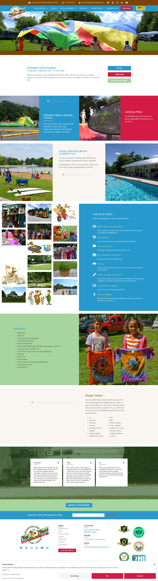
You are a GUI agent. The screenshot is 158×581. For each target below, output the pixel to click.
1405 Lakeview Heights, (92, 530)
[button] (30, 472)
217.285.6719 (89, 539)
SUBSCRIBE (111, 515)
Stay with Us (40, 8)
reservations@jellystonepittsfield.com (96, 547)
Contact (62, 542)
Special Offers (67, 8)
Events (83, 8)
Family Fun (96, 8)
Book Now (62, 544)
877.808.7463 (100, 539)
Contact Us (112, 8)
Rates (54, 8)
